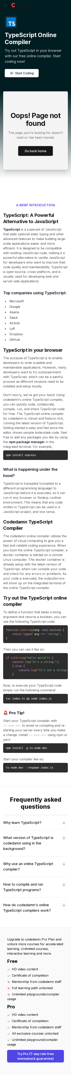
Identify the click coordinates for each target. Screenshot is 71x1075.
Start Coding (24, 73)
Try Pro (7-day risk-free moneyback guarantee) (35, 1056)
